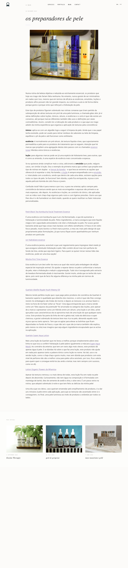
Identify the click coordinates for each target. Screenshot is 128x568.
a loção (64, 172)
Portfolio (61, 4)
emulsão (97, 172)
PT (121, 4)
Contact (77, 4)
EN (117, 4)
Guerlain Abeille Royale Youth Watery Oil (43, 290)
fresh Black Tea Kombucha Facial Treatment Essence (48, 211)
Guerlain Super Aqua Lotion (37, 335)
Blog (69, 4)
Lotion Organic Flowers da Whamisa (41, 369)
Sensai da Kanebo (58, 169)
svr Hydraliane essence (35, 240)
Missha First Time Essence (37, 259)
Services (51, 4)
